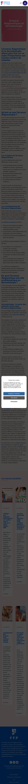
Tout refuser (14, 397)
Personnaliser (14, 401)
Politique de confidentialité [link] (14, 403)
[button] (25, 3)
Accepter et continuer (14, 393)
